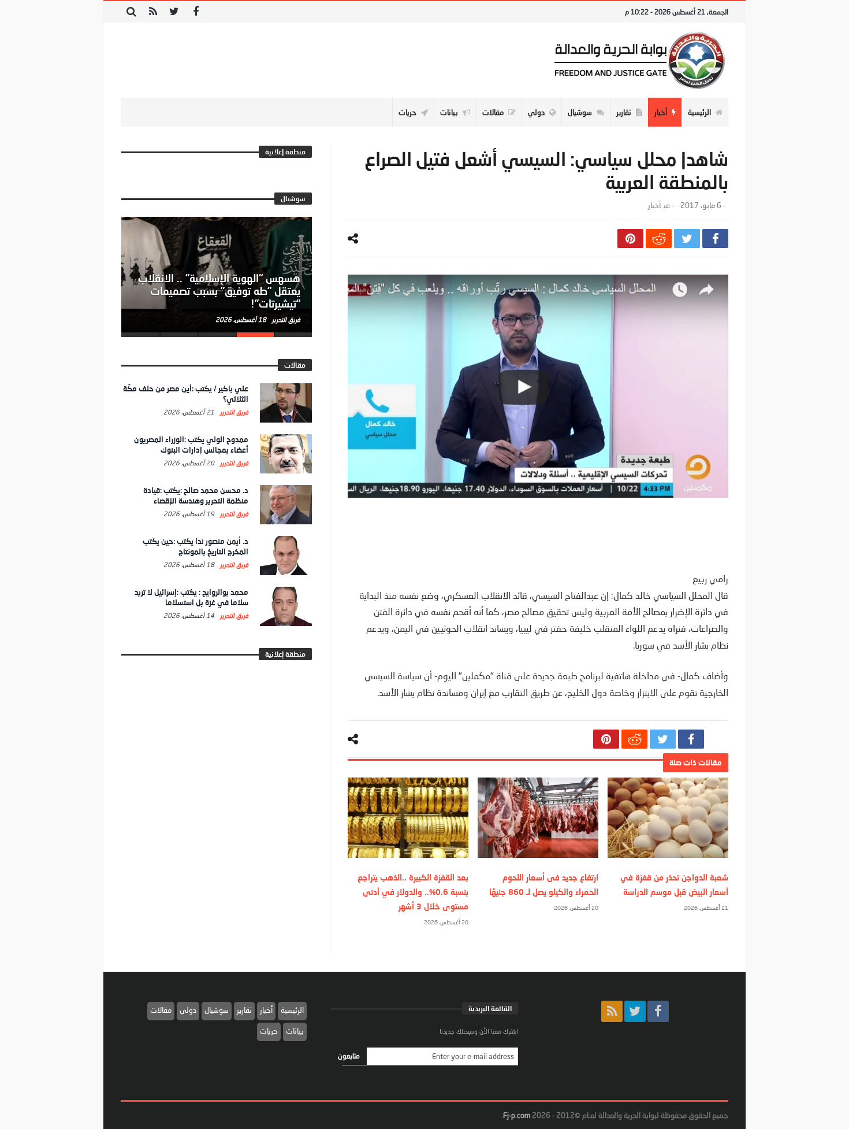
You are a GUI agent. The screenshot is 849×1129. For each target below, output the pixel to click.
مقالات (161, 1010)
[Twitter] (174, 12)
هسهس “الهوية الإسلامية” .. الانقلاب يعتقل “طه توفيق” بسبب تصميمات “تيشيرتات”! (219, 291)
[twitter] (687, 238)
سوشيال (216, 1010)
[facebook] (715, 238)
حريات (269, 1030)
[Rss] (152, 12)
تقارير (244, 1010)
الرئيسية (292, 1010)
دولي (188, 1010)
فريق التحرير (285, 319)
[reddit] (659, 238)
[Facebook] (195, 12)
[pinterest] (630, 238)
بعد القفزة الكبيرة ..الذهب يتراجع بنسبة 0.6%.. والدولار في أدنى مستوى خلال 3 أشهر (413, 891)
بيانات (295, 1030)
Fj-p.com (516, 1115)
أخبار (654, 205)
